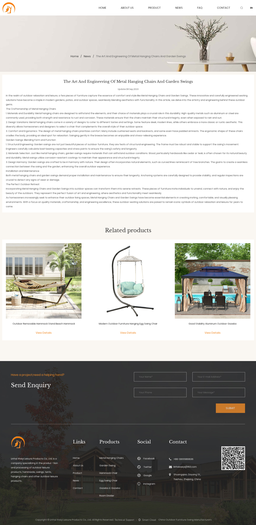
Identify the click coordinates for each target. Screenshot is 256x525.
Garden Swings (179, 95)
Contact (223, 8)
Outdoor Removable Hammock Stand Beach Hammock (44, 323)
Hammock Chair (108, 473)
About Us (127, 8)
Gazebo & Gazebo (109, 488)
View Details (44, 333)
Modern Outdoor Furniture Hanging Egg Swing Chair (128, 323)
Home (102, 8)
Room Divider (106, 495)
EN (251, 7)
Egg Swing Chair (108, 480)
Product (154, 8)
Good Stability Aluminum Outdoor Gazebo (213, 323)
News (179, 8)
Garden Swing (107, 465)
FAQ (200, 8)
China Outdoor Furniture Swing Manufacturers (185, 519)
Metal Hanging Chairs (153, 95)
